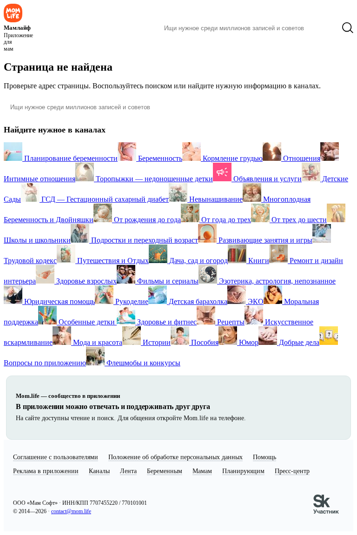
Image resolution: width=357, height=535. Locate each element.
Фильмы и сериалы (166, 281)
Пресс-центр (292, 471)
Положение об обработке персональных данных (175, 457)
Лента (128, 471)
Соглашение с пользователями (55, 457)
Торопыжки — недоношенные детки (153, 179)
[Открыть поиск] (347, 27)
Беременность (159, 158)
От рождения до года (146, 220)
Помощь (264, 457)
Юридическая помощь (58, 301)
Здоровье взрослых (85, 281)
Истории (156, 342)
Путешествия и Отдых (112, 260)
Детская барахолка (197, 301)
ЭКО (255, 301)
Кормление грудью (232, 158)
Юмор (247, 342)
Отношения (300, 158)
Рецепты (230, 322)
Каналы (99, 471)
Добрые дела (298, 342)
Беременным (164, 471)
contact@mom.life (71, 511)
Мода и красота (96, 342)
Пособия (203, 342)
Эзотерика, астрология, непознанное (276, 281)
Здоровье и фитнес (166, 322)
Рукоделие (130, 301)
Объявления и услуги (266, 179)
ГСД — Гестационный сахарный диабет (104, 199)
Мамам (202, 471)
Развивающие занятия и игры (264, 240)
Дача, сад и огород (197, 260)
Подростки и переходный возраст (143, 240)
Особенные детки (87, 322)
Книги (257, 260)
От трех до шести (298, 220)
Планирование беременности (70, 158)
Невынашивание (215, 199)
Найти (323, 28)
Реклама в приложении (46, 471)
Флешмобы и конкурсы (142, 363)
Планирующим (243, 471)
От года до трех (225, 220)
